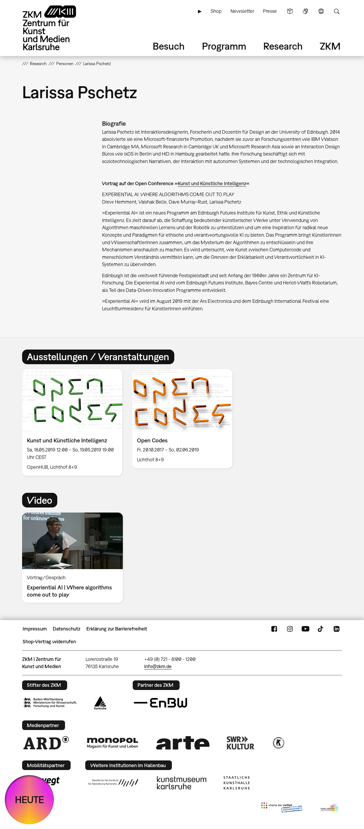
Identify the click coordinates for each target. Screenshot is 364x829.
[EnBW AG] (160, 703)
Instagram (290, 628)
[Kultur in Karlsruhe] (278, 742)
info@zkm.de (158, 666)
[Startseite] (56, 28)
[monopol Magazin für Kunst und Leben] (112, 743)
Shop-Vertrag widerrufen (49, 641)
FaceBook (274, 628)
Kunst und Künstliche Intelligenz (212, 183)
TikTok (321, 628)
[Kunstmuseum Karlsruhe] (181, 783)
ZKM (330, 46)
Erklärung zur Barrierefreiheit (116, 629)
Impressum (35, 629)
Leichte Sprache (290, 11)
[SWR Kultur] (240, 742)
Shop (216, 11)
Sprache (321, 11)
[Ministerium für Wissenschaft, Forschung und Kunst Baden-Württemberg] (50, 703)
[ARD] (46, 742)
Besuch (169, 46)
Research (283, 46)
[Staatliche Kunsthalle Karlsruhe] (237, 783)
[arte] (182, 742)
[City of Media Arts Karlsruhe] (330, 808)
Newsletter (242, 11)
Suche (336, 11)
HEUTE (29, 799)
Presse (270, 11)
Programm (224, 46)
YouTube (305, 628)
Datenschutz (66, 629)
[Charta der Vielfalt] (281, 808)
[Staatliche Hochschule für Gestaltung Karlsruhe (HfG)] (113, 783)
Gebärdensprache (305, 11)
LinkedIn (336, 628)
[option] (72, 422)
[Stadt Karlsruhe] (100, 702)
